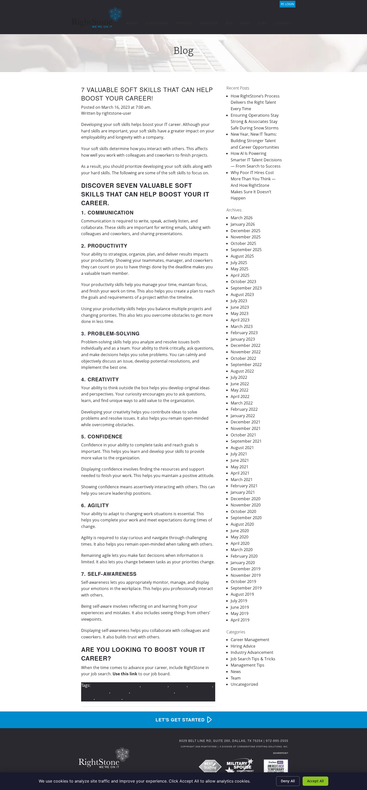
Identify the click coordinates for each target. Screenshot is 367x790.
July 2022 (239, 377)
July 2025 (239, 262)
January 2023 (243, 339)
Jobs (262, 23)
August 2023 (242, 294)
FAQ (229, 23)
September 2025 (246, 249)
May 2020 (239, 537)
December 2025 (245, 230)
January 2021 (243, 492)
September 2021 (246, 441)
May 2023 (239, 313)
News (236, 671)
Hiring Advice (243, 646)
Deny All (288, 781)
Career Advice (155, 685)
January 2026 (243, 224)
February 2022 (244, 409)
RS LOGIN (287, 4)
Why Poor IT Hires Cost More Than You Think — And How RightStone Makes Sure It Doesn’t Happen (253, 185)
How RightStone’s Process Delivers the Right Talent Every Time (255, 102)
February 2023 (244, 332)
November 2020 (246, 505)
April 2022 (240, 396)
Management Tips (247, 665)
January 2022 (243, 415)
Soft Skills (120, 691)
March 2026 (242, 217)
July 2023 (239, 300)
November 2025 (246, 237)
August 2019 (242, 594)
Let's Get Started (180, 719)
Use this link (125, 674)
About (132, 23)
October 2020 (243, 511)
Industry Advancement (252, 652)
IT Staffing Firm (95, 691)
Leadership (157, 23)
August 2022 (242, 371)
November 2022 (246, 352)
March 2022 (242, 403)
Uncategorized (244, 684)
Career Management (250, 639)
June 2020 (240, 530)
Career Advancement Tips (115, 685)
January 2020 (243, 562)
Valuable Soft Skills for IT (146, 698)
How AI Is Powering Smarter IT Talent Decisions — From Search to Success (256, 160)
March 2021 (242, 479)
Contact (283, 23)
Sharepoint (280, 753)
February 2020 (244, 556)
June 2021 (240, 460)
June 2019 (240, 607)
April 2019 (240, 620)
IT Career (178, 685)
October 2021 (243, 435)
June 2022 (240, 384)
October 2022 (243, 358)
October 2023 (243, 281)
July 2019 (239, 600)
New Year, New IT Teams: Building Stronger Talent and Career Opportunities (255, 140)
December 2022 (245, 345)
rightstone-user (116, 113)
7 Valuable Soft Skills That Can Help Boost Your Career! (147, 93)
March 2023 (242, 326)
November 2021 (246, 428)
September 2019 (246, 588)
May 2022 (239, 390)
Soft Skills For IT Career (152, 691)
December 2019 (245, 569)
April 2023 (240, 320)
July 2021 (239, 454)
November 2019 (246, 575)
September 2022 (246, 364)
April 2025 (240, 275)
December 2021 (245, 422)
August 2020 (242, 524)
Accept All (315, 781)
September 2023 (246, 288)
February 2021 (244, 486)
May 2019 (239, 613)
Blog (245, 23)
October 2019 (243, 581)
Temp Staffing (109, 698)
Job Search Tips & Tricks (253, 659)
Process (184, 23)
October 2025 (243, 243)
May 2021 (239, 467)
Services (209, 23)
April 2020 (240, 543)
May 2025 (239, 269)
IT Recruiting (200, 685)
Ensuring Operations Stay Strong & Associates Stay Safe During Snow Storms (255, 121)
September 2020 (246, 517)
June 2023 (240, 307)
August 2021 (242, 447)
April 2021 (240, 473)
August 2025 (242, 256)
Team (236, 678)
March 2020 (242, 549)
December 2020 (245, 498)
